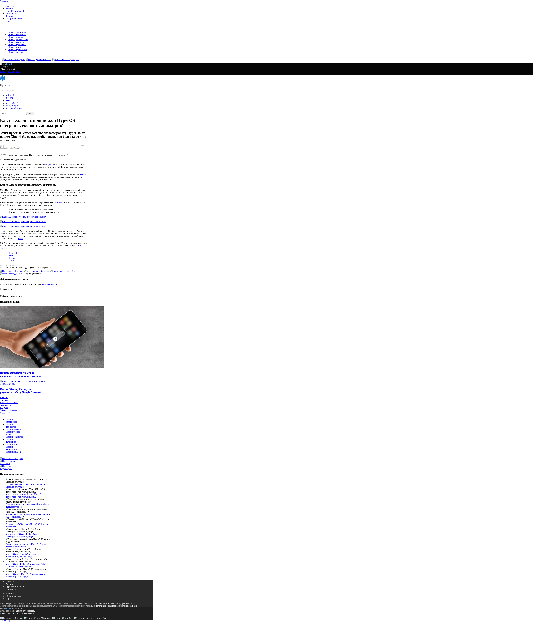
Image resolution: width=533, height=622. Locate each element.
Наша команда (27, 613)
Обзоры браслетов (16, 42)
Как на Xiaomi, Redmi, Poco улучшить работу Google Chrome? (20, 391)
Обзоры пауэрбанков (17, 49)
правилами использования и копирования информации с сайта (107, 603)
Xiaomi (83, 174)
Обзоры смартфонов (17, 32)
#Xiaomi (10, 95)
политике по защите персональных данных (116, 606)
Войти (3, 71)
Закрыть (4, 1)
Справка (10, 21)
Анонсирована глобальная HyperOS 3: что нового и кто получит (26, 545)
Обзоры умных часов (18, 39)
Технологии (11, 13)
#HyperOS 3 (12, 103)
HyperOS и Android (15, 11)
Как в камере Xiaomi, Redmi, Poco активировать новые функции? (21, 535)
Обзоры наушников (17, 44)
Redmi (60, 202)
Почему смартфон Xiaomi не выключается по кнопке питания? (20, 374)
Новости (10, 6)
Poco (20, 238)
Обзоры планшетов (17, 34)
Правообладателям (9, 613)
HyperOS (49, 164)
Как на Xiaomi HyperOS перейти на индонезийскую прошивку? (22, 555)
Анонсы (9, 8)
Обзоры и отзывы (14, 18)
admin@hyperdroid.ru (25, 611)
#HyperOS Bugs (14, 108)
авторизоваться (49, 284)
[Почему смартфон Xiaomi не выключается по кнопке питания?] (52, 367)
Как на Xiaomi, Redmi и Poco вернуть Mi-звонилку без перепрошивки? (25, 565)
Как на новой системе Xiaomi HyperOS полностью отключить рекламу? (24, 495)
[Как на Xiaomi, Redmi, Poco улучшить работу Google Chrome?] (22, 384)
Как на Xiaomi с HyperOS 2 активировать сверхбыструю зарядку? (25, 575)
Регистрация (14, 71)
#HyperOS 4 (12, 105)
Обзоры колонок (15, 37)
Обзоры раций (14, 47)
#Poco (9, 100)
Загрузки (10, 16)
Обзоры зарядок (15, 52)
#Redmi (9, 97)
